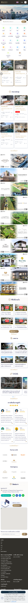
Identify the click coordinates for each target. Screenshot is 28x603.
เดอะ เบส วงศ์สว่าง (16, 556)
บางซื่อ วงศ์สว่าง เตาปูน (18, 554)
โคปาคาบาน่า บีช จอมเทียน (6, 556)
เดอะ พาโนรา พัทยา (4, 560)
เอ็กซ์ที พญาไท (3, 586)
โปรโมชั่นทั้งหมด (13, 398)
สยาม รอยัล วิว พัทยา (4, 577)
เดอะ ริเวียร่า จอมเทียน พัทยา (6, 561)
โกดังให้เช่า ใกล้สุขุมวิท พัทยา (20, 73)
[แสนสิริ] (5, 455)
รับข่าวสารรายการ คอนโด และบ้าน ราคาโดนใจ (10, 531)
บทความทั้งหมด (13, 369)
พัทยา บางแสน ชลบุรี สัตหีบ (6, 554)
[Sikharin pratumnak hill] (5, 478)
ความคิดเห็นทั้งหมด (13, 445)
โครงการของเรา (4, 551)
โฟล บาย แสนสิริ (16, 581)
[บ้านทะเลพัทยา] (14, 478)
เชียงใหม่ (2, 579)
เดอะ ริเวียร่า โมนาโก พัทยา (6, 567)
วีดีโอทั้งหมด (13, 334)
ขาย (1, 542)
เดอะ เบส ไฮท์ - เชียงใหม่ (5, 581)
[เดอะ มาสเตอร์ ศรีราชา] (14, 461)
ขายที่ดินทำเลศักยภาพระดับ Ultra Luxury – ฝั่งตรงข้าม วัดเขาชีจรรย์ (20, 109)
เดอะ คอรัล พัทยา (4, 565)
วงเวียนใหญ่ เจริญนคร (17, 579)
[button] (26, 12)
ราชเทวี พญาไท (4, 584)
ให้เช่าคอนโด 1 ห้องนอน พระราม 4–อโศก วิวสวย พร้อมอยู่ (20, 136)
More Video (13, 331)
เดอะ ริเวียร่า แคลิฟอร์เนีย (5, 573)
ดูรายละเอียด (17, 505)
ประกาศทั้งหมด (13, 150)
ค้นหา (24, 21)
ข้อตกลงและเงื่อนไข (17, 589)
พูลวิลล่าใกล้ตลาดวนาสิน (6, 73)
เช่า (1, 543)
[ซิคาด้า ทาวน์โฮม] (23, 478)
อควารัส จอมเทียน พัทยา (5, 568)
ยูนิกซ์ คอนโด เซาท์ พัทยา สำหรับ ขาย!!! (6, 109)
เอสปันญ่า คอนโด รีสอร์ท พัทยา (6, 563)
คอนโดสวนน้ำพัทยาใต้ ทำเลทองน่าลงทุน (6, 136)
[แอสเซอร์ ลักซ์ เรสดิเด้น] (5, 472)
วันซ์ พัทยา (3, 575)
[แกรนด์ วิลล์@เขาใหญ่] (23, 472)
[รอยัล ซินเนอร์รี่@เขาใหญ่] (14, 472)
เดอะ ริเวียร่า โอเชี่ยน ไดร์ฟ (6, 558)
